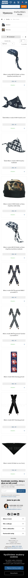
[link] (14, 25)
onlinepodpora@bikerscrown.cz (13, 509)
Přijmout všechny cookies (14, 568)
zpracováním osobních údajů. (9, 496)
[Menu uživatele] (14, 2)
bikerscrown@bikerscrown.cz (15, 548)
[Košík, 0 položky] (18, 2)
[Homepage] (2, 19)
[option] (14, 25)
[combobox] (23, 40)
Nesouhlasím (14, 573)
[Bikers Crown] (5, 2)
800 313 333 (17, 546)
